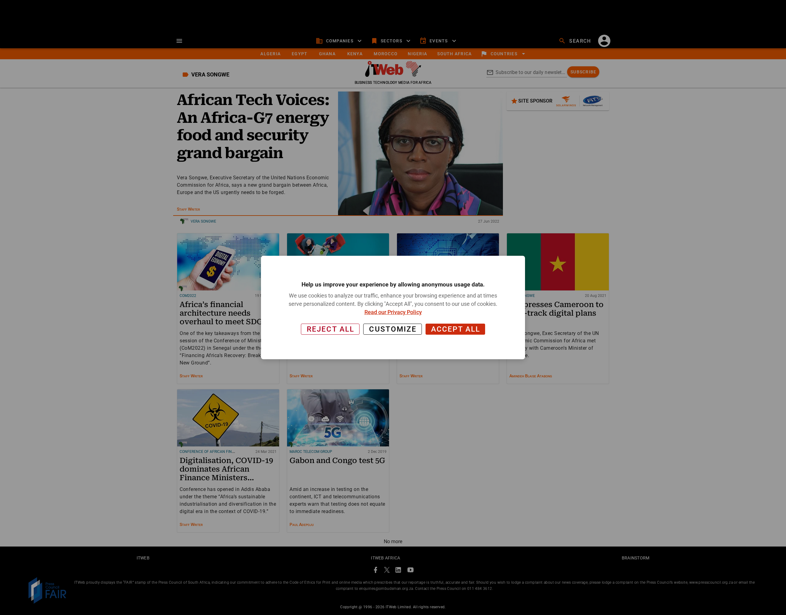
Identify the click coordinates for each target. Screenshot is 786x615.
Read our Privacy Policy (393, 312)
